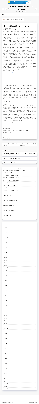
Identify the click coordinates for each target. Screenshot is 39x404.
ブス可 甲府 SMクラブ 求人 (7, 195)
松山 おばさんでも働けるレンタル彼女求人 (12, 158)
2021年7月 (5, 366)
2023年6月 (5, 308)
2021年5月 (5, 371)
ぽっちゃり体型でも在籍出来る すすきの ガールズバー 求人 (14, 135)
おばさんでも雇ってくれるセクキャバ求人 (9, 182)
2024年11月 (6, 265)
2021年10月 (6, 358)
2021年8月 (5, 363)
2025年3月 (5, 255)
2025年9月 (5, 240)
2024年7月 (5, 275)
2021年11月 (5, 356)
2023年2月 (5, 318)
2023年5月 (5, 310)
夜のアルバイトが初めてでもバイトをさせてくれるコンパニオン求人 (14, 192)
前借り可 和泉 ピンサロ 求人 (7, 172)
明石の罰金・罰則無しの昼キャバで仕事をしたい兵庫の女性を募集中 (15, 130)
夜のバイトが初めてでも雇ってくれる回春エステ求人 (11, 180)
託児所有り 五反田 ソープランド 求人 (9, 185)
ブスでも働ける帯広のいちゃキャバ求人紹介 (10, 200)
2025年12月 (6, 232)
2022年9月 (5, 330)
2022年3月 (5, 345)
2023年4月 (5, 313)
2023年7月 (5, 305)
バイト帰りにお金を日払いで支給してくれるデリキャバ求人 (12, 213)
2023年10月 (6, 298)
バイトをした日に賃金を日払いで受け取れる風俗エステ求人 (12, 197)
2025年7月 (5, 245)
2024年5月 (5, 280)
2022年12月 (6, 323)
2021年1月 (5, 381)
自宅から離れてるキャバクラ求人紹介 (9, 210)
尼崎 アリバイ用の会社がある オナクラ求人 (11, 128)
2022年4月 (5, 343)
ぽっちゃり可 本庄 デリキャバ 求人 (8, 215)
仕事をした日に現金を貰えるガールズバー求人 (10, 175)
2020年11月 (6, 386)
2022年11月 (6, 325)
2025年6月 (5, 247)
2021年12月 (6, 353)
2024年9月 (5, 270)
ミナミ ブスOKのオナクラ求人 (9, 162)
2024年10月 (6, 267)
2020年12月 (6, 383)
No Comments (15, 29)
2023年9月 (5, 300)
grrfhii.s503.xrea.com (8, 28)
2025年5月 (5, 250)
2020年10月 (6, 388)
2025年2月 (5, 257)
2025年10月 (6, 237)
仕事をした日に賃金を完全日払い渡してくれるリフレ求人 (12, 177)
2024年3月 (5, 285)
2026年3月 (5, 224)
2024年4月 (5, 282)
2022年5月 (5, 340)
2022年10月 (6, 328)
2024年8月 (5, 272)
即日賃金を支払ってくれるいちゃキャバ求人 (10, 218)
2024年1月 (5, 290)
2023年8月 (5, 303)
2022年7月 (5, 335)
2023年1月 (5, 320)
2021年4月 (5, 373)
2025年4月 (5, 252)
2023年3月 (5, 315)
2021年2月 (5, 378)
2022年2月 (5, 348)
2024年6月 (5, 277)
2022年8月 (5, 333)
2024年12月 (6, 262)
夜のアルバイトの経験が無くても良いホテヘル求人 (11, 205)
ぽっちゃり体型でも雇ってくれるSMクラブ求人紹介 (11, 190)
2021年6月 (5, 368)
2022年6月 (5, 338)
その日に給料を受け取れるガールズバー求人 (10, 187)
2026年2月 (5, 227)
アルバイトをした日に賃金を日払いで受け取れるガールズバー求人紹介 (14, 170)
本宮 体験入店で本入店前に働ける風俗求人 (11, 125)
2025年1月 (5, 260)
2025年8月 (5, 242)
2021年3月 (5, 376)
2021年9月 (5, 361)
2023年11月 (6, 295)
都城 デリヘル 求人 (7, 132)
